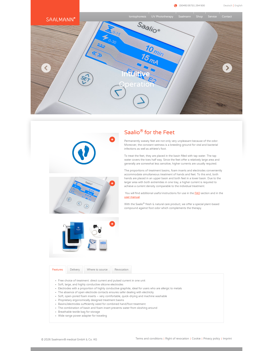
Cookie (196, 338)
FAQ (197, 193)
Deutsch (227, 5)
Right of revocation (177, 338)
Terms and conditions (149, 338)
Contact (227, 16)
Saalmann (184, 16)
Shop (199, 16)
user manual (132, 197)
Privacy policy (211, 338)
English (238, 5)
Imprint (227, 338)
